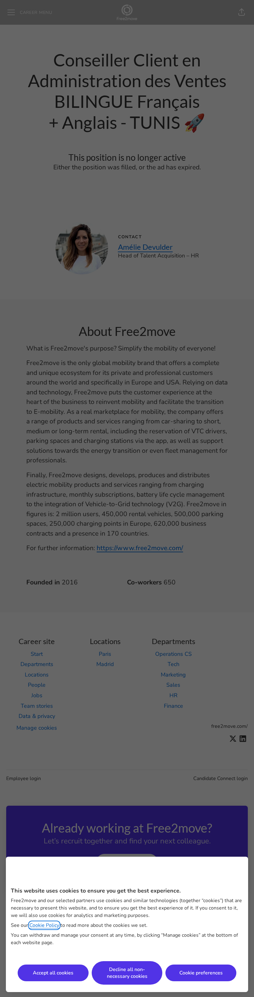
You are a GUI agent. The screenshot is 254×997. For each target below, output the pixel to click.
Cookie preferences (201, 972)
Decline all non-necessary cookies (127, 973)
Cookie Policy (44, 925)
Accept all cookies (53, 972)
